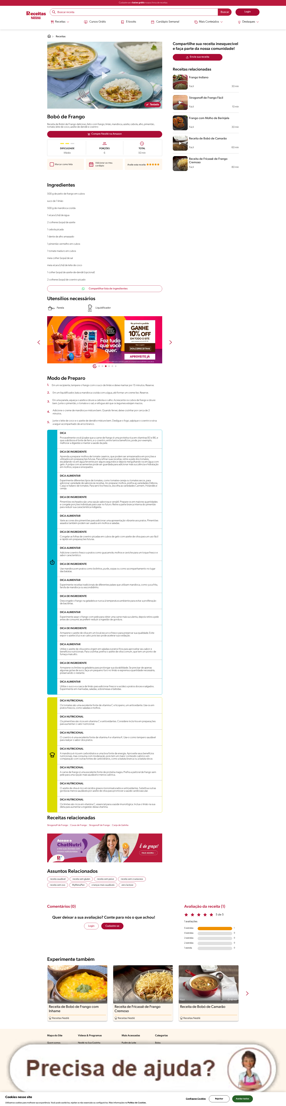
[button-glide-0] (99, 366)
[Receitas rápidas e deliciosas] (104, 340)
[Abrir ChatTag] (143, 1068)
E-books (131, 21)
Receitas (61, 36)
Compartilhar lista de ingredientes (108, 288)
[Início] (36, 15)
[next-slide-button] (170, 342)
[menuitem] (60, 23)
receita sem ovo (57, 885)
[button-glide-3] (109, 366)
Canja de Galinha (120, 825)
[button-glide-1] (102, 366)
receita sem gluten (81, 879)
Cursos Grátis (97, 21)
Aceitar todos (242, 1099)
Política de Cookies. (137, 1103)
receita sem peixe (105, 879)
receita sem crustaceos (132, 879)
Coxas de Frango (78, 825)
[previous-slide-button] (38, 342)
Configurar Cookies (196, 1099)
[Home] (49, 37)
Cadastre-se (112, 926)
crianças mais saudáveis (103, 885)
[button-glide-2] (106, 366)
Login (91, 926)
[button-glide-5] (116, 366)
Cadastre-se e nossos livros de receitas (143, 2)
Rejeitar (219, 1099)
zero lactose (127, 885)
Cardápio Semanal (167, 21)
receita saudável (58, 879)
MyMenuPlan (78, 885)
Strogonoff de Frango (57, 825)
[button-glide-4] (112, 366)
